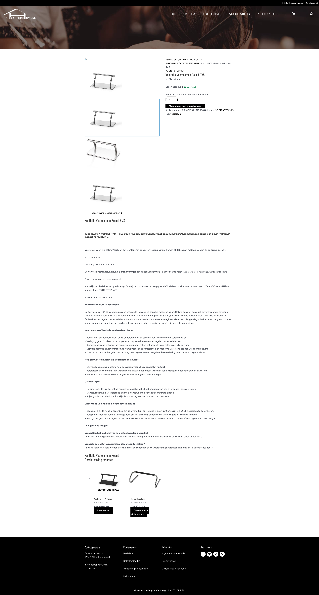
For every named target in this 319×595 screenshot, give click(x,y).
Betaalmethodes (131, 561)
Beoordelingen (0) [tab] (114, 213)
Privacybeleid (169, 561)
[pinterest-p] (222, 554)
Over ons (190, 14)
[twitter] (210, 554)
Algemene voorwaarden (174, 553)
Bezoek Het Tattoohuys (174, 568)
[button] (311, 14)
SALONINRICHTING (183, 59)
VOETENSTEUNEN (189, 63)
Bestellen (128, 553)
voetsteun (175, 114)
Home (174, 14)
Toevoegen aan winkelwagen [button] (139, 512)
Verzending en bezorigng (136, 568)
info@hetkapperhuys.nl (96, 564)
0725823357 (91, 568)
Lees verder (103, 510)
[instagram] (216, 554)
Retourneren (129, 576)
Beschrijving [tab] (97, 213)
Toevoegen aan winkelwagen (185, 106)
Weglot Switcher (239, 14)
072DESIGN (179, 590)
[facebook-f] (203, 554)
